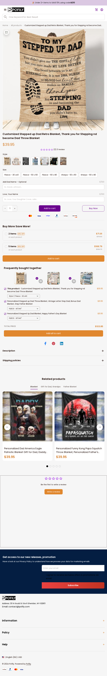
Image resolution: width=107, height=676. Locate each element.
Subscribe (73, 585)
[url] (28, 664)
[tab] (47, 126)
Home (5, 25)
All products (16, 25)
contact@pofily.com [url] (19, 606)
